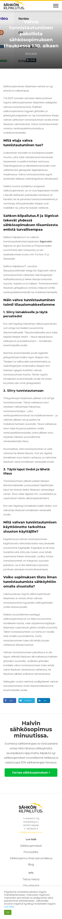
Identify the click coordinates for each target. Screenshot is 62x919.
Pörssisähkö (31, 852)
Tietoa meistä (31, 879)
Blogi (31, 60)
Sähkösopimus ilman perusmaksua (31, 858)
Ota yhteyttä (31, 885)
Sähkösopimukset (31, 845)
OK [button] (7, 912)
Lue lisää (9, 906)
